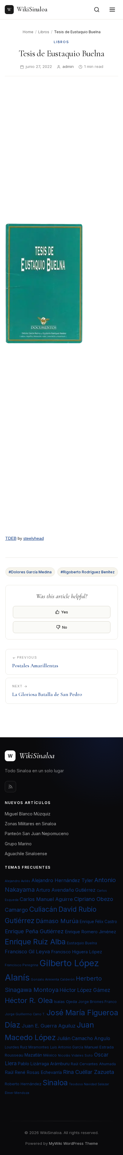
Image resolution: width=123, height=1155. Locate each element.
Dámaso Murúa (57, 921)
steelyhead (33, 538)
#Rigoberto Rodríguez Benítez (88, 572)
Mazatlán (33, 1055)
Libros (43, 32)
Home (28, 32)
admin (68, 66)
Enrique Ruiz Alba (35, 941)
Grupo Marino (18, 843)
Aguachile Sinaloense (26, 853)
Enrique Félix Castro (98, 921)
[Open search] (97, 10)
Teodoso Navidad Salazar (89, 1084)
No (64, 627)
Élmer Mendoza (17, 1093)
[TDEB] (61, 440)
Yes (64, 612)
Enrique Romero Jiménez (90, 931)
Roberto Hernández (23, 1083)
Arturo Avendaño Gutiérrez (66, 890)
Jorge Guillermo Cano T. (25, 1014)
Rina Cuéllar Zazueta (88, 1072)
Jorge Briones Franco (97, 1001)
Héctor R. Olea (29, 1000)
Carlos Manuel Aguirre (46, 899)
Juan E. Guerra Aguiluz (49, 1026)
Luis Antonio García (66, 1047)
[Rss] (10, 786)
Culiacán (43, 909)
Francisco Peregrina (21, 965)
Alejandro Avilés (17, 881)
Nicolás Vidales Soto (75, 1055)
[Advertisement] (61, 145)
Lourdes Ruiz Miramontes (27, 1047)
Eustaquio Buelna (82, 943)
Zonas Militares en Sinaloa (30, 823)
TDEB (10, 538)
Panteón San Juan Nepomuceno (37, 833)
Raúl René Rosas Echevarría (33, 1072)
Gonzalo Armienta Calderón (53, 979)
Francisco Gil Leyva (27, 952)
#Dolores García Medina (30, 572)
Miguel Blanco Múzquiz (27, 813)
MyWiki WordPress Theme (73, 1143)
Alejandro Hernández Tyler (62, 880)
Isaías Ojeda (65, 1001)
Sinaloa (55, 1082)
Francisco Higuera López (76, 952)
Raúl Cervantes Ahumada (93, 1064)
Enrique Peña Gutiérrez (34, 931)
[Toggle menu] (112, 10)
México (50, 1055)
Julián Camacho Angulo (83, 1038)
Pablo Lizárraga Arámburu (44, 1063)
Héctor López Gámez (85, 990)
